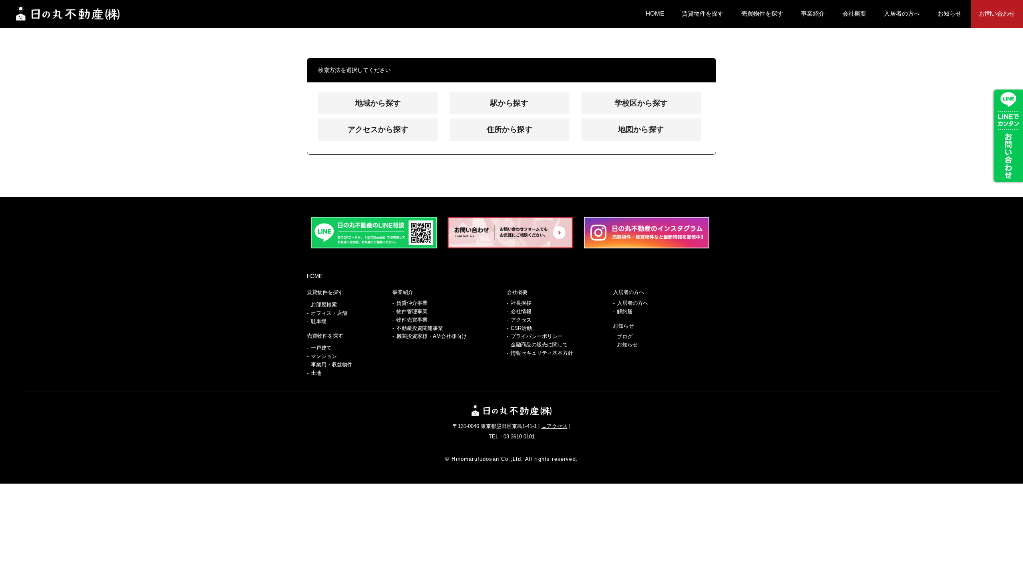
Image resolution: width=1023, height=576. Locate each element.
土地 (316, 373)
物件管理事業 (412, 311)
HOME (655, 13)
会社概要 (854, 13)
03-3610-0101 (519, 437)
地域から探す (378, 103)
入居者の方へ (902, 13)
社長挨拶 (521, 303)
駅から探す (509, 103)
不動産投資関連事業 (419, 328)
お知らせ (949, 13)
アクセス (521, 320)
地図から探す (641, 129)
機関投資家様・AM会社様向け (431, 336)
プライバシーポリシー (537, 336)
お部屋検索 (324, 305)
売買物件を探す (762, 13)
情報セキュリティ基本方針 (542, 353)
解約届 (625, 311)
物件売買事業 (412, 320)
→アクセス (554, 426)
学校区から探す (641, 103)
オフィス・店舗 (329, 313)
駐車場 (318, 321)
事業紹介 (813, 13)
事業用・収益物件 (331, 365)
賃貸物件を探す (703, 13)
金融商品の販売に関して (539, 345)
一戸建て (321, 348)
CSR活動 (521, 328)
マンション (324, 356)
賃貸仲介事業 (412, 303)
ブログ (625, 337)
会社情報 (521, 311)
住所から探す (509, 129)
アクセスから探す (378, 129)
